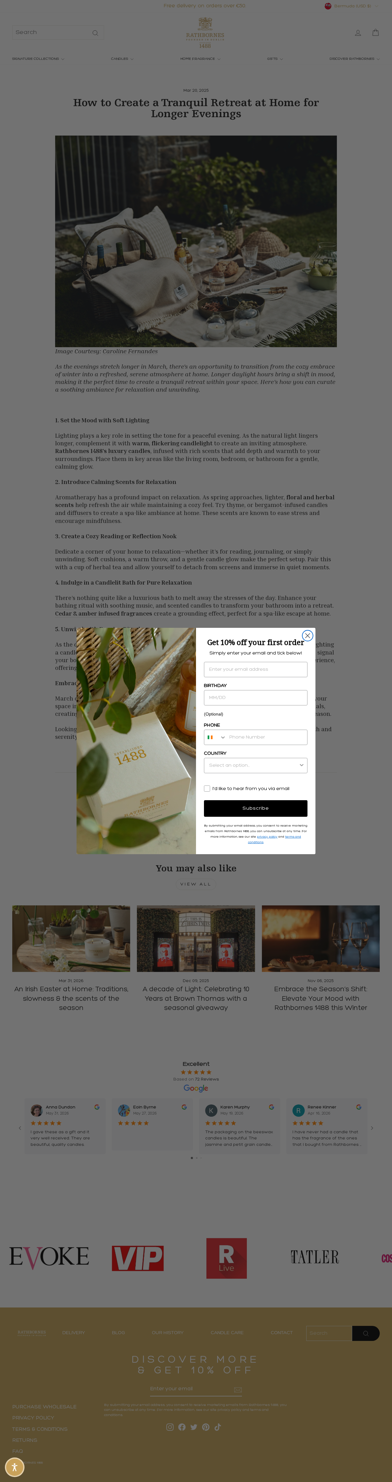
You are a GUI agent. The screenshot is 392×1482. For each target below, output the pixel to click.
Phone (212, 725)
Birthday (215, 685)
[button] (14, 1467)
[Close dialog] (307, 635)
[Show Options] (302, 765)
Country (215, 753)
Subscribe (256, 808)
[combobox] (215, 737)
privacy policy (267, 837)
